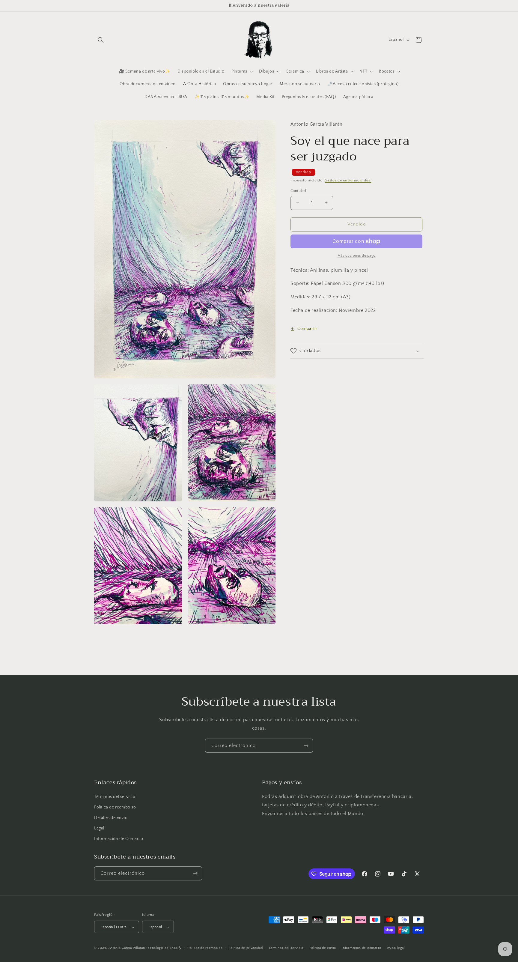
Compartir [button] (307, 328)
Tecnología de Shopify (164, 948)
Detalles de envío (110, 817)
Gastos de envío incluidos (348, 180)
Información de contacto (361, 948)
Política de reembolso (115, 807)
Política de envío (322, 948)
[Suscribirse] (306, 746)
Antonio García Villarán (127, 948)
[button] (100, 39)
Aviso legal (396, 948)
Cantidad (298, 191)
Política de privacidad (245, 948)
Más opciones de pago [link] (357, 256)
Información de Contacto (118, 839)
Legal (99, 828)
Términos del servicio (114, 796)
